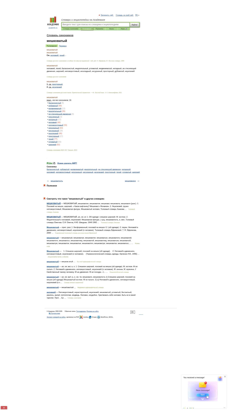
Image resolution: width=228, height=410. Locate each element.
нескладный (76, 172)
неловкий (51, 172)
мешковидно (130, 181)
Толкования (86, 29)
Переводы (99, 29)
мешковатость (57, 181)
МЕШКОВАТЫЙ (54, 203)
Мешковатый (53, 227)
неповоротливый (63, 172)
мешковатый (53, 238)
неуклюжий (99, 172)
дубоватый (64, 169)
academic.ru (53, 28)
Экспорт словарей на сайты (56, 317)
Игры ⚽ (124, 29)
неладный (126, 169)
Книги (111, 29)
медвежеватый (76, 169)
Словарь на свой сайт (124, 15)
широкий (136, 172)
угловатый (126, 172)
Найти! (134, 25)
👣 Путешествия (54, 313)
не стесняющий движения (109, 169)
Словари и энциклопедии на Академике (83, 20)
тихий (118, 172)
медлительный (90, 169)
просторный (110, 172)
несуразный (88, 172)
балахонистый (53, 169)
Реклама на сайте (93, 311)
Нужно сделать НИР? (67, 163)
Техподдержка (81, 311)
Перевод (62, 46)
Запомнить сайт (107, 15)
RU (136, 15)
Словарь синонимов (70, 29)
